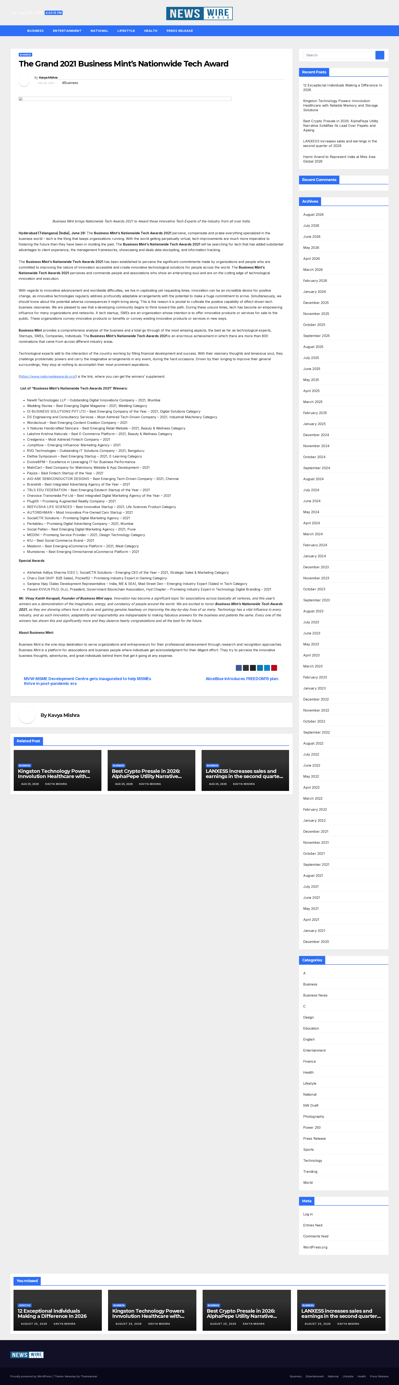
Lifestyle (126, 31)
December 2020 (316, 942)
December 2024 (316, 435)
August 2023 (313, 611)
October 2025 (314, 325)
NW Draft (311, 1105)
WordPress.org (315, 1247)
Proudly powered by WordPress (31, 1376)
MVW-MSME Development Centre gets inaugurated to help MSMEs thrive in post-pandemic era (87, 681)
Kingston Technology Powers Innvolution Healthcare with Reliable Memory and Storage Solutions (340, 105)
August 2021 (313, 875)
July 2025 (311, 358)
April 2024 (311, 523)
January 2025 (314, 424)
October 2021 (314, 853)
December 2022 (316, 699)
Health (151, 31)
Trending (310, 1171)
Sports (308, 1149)
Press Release (180, 31)
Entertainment (67, 31)
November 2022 (316, 710)
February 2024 (315, 545)
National (99, 31)
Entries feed (312, 1225)
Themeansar (89, 1376)
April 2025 (311, 391)
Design (308, 1017)
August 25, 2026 (34, 1323)
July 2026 (311, 225)
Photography (313, 1116)
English (309, 1039)
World (308, 1182)
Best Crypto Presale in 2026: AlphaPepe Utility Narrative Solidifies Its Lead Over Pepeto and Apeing (340, 125)
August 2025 (313, 347)
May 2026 (311, 247)
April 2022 (311, 787)
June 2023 (311, 633)
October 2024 (314, 457)
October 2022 (314, 721)
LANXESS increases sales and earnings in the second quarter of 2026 (243, 776)
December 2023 (316, 567)
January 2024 (314, 556)
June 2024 (312, 501)
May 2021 (311, 908)
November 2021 (316, 842)
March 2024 (313, 534)
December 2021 (316, 831)
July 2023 (311, 622)
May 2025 (311, 380)
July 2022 (311, 754)
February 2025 (315, 413)
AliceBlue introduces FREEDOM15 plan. (242, 678)
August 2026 (313, 214)
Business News (315, 995)
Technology (312, 1160)
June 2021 (311, 897)
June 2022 (311, 765)
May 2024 (311, 512)
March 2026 (313, 270)
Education (311, 1028)
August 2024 (313, 479)
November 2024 (316, 446)
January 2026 (314, 292)
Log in (308, 1214)
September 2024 (316, 468)
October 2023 (314, 589)
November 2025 (316, 314)
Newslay (70, 1376)
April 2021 (311, 920)
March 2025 (313, 402)
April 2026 (311, 259)
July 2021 (311, 886)
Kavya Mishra (48, 77)
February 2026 (315, 281)
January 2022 (314, 820)
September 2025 (316, 336)
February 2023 (315, 677)
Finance (309, 1061)
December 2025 (316, 303)
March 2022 (313, 798)
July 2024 (311, 490)
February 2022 (315, 809)
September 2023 (316, 600)
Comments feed (316, 1236)
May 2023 (311, 644)
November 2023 (316, 578)
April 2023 (311, 655)
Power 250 (312, 1127)
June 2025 (311, 369)
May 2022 (311, 776)
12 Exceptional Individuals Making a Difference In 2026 (52, 1313)
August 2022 (313, 743)
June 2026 (312, 236)
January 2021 (314, 931)
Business (35, 31)
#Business (70, 83)
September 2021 (316, 864)
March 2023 (313, 666)
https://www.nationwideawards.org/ (48, 376)
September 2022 (316, 732)
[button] (387, 31)
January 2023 (314, 688)
